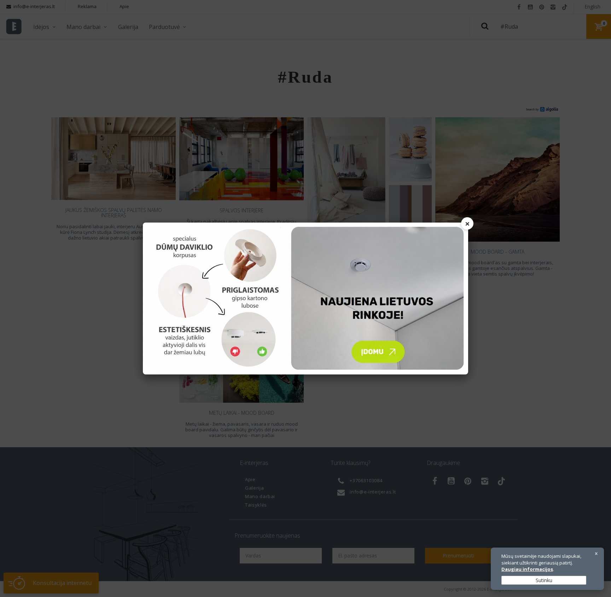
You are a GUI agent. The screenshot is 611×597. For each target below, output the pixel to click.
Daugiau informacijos (527, 569)
